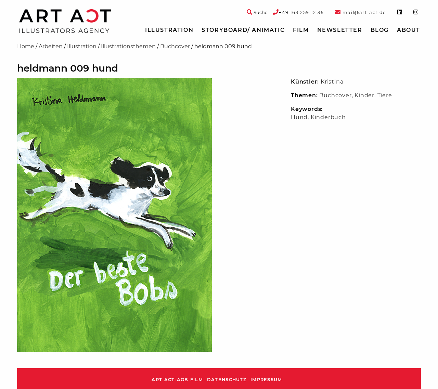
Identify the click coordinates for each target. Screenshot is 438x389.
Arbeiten (51, 46)
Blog (380, 30)
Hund (299, 117)
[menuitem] (169, 30)
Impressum (266, 379)
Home (25, 46)
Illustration (169, 30)
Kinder (364, 95)
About (408, 30)
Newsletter (339, 30)
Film (301, 30)
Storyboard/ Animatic (243, 30)
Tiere (384, 95)
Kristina (332, 81)
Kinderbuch (328, 117)
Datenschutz (226, 379)
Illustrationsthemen (128, 46)
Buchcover (175, 46)
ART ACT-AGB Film (177, 379)
